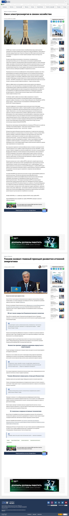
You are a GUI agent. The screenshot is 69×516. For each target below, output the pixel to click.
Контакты (39, 514)
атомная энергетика (24, 440)
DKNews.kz (22, 302)
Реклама (34, 514)
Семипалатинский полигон (35, 440)
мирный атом (9, 442)
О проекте (29, 514)
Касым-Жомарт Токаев (15, 440)
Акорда (8, 440)
